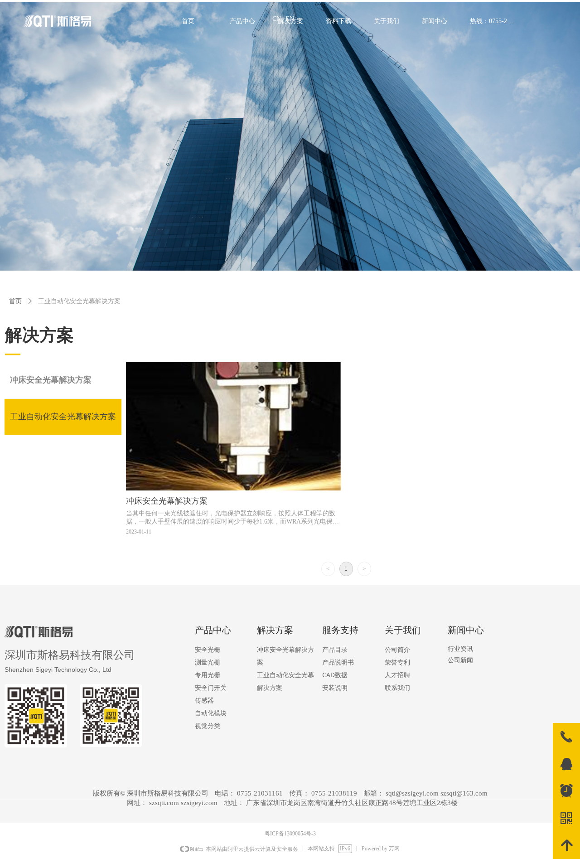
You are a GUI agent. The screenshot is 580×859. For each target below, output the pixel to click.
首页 (15, 301)
